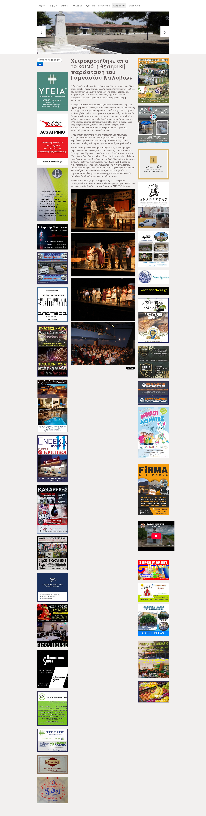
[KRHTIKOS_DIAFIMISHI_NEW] (52, 458)
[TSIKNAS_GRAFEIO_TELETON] (153, 163)
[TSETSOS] (52, 740)
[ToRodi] (153, 591)
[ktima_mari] (153, 248)
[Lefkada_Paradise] (52, 405)
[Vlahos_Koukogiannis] (52, 553)
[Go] (40, 64)
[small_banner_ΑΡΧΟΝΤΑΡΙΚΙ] (153, 290)
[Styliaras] (52, 708)
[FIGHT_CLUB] (52, 509)
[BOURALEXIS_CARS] (52, 268)
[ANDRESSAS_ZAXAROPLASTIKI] (153, 204)
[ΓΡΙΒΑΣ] (52, 789)
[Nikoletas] (52, 194)
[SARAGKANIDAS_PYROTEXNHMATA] (52, 350)
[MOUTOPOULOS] (153, 392)
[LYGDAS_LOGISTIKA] (52, 587)
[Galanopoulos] (153, 691)
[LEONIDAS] (52, 764)
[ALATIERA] (52, 304)
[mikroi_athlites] (153, 432)
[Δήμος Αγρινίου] (153, 276)
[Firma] (153, 489)
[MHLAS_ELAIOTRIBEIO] (153, 80)
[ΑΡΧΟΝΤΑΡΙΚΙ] (153, 320)
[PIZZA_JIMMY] (52, 625)
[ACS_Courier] (52, 138)
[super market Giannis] (153, 569)
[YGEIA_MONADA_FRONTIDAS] (52, 91)
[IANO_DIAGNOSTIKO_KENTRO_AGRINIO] (153, 124)
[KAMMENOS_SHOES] (52, 668)
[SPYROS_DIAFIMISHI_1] (153, 659)
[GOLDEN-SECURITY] (153, 361)
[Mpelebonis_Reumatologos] (52, 236)
